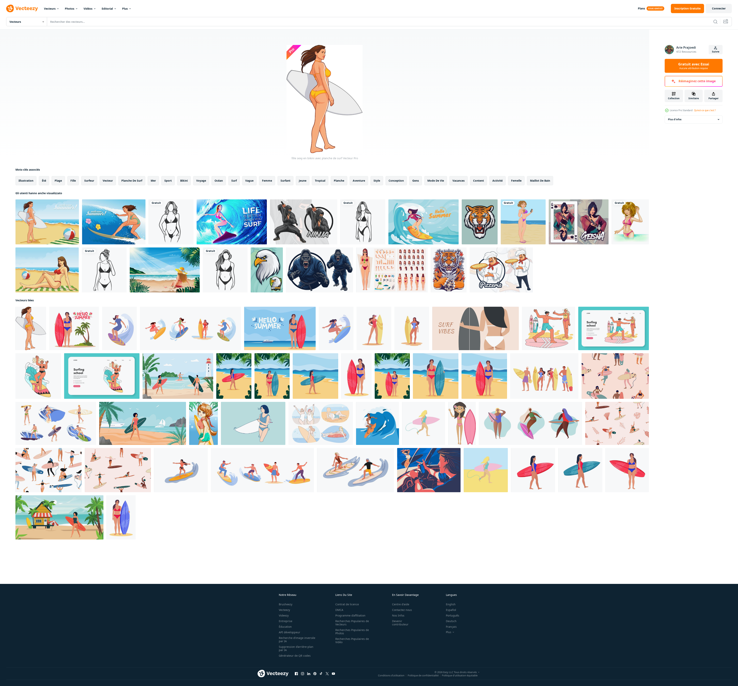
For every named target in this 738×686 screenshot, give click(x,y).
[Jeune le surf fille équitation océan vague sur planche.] (377, 423)
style (377, 180)
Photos (69, 8)
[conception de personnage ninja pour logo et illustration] (303, 221)
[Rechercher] (715, 21)
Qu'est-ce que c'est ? (705, 110)
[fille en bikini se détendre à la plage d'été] (165, 269)
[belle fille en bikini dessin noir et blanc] (171, 221)
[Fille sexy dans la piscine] (630, 221)
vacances (458, 180)
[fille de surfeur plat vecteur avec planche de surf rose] (423, 423)
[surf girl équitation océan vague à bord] (423, 221)
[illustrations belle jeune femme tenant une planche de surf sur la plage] (253, 423)
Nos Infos (398, 615)
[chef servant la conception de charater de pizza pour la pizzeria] (501, 269)
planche (339, 180)
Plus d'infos (674, 119)
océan (219, 180)
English (451, 604)
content (478, 180)
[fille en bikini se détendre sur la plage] (47, 269)
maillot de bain (540, 180)
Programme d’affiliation (350, 615)
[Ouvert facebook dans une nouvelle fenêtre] (296, 673)
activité (497, 180)
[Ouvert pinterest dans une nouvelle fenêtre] (314, 673)
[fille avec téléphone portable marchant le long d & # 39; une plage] (523, 221)
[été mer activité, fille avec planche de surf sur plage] (142, 423)
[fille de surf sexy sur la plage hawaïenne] (113, 221)
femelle (516, 180)
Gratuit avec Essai (693, 66)
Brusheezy (285, 604)
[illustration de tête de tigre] (480, 221)
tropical (320, 180)
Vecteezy (284, 610)
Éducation (285, 626)
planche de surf (131, 180)
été (44, 180)
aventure (359, 180)
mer (153, 180)
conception (396, 180)
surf (234, 180)
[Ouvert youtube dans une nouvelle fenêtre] (333, 673)
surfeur (89, 180)
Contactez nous (402, 610)
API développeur (289, 632)
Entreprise (285, 621)
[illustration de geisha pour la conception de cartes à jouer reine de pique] (579, 221)
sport (168, 180)
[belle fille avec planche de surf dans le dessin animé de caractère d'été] (203, 423)
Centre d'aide (400, 604)
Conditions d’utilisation (391, 675)
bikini (184, 180)
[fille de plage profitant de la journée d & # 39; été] (47, 221)
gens (415, 180)
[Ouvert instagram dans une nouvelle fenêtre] (302, 673)
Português (452, 615)
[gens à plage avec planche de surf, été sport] (178, 376)
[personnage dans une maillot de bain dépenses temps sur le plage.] (38, 376)
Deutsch (451, 621)
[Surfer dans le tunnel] (232, 221)
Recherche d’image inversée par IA (297, 639)
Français (451, 626)
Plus (125, 8)
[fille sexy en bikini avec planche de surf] (30, 328)
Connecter (719, 8)
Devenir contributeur (400, 622)
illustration (26, 180)
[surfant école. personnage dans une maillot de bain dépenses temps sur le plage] (548, 328)
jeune (302, 180)
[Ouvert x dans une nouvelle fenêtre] (327, 673)
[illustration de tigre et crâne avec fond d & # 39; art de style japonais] (449, 269)
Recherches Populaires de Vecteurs (352, 622)
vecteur (108, 180)
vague (249, 180)
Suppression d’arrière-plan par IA (296, 648)
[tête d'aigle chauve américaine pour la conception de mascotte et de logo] (267, 269)
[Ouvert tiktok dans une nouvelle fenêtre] (321, 673)
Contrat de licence (347, 604)
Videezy (284, 615)
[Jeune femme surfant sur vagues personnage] (181, 470)
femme (267, 180)
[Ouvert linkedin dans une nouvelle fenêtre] (308, 673)
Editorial (107, 8)
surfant (285, 180)
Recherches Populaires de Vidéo (352, 640)
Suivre (715, 51)
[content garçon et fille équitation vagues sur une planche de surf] (355, 470)
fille (73, 180)
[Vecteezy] (22, 8)
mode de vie (435, 180)
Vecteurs (50, 8)
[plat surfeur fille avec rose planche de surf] (462, 423)
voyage (201, 180)
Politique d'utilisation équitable (460, 675)
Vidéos (88, 8)
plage (58, 180)
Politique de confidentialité (423, 675)
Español (451, 610)
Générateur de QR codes (295, 655)
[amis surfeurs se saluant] (429, 470)
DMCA (339, 610)
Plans (641, 8)
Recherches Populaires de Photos (352, 631)
